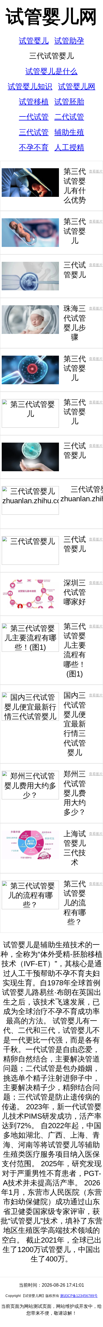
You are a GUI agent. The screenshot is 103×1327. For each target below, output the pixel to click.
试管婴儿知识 (30, 86)
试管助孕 (69, 41)
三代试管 (34, 132)
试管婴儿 (34, 41)
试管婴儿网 (51, 16)
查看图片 (96, 171)
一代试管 (34, 117)
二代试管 (69, 117)
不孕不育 (34, 147)
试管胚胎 (69, 102)
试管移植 (34, 102)
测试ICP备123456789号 (79, 1296)
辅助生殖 (69, 132)
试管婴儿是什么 (51, 71)
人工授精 (69, 147)
